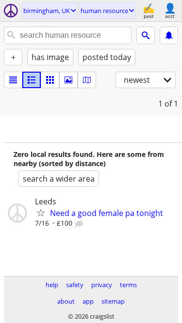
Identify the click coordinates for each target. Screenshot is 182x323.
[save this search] (169, 35)
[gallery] (68, 80)
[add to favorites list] (41, 212)
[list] (13, 80)
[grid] (50, 80)
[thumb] (31, 80)
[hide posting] (80, 224)
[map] (87, 80)
